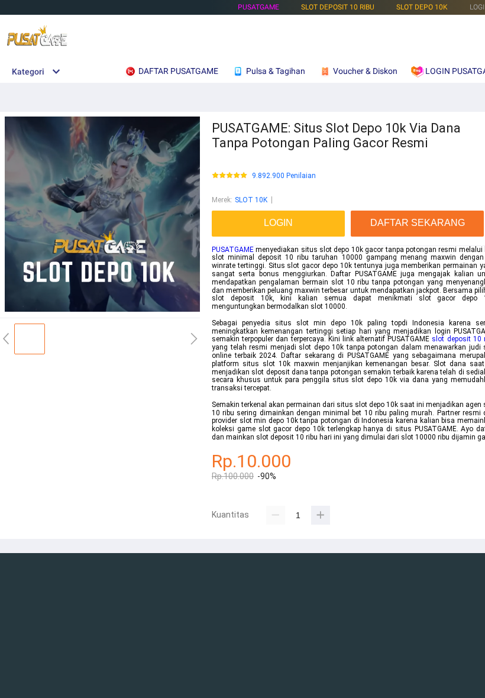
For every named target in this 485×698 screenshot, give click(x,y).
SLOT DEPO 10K (422, 7)
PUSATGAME (258, 7)
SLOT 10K (251, 200)
